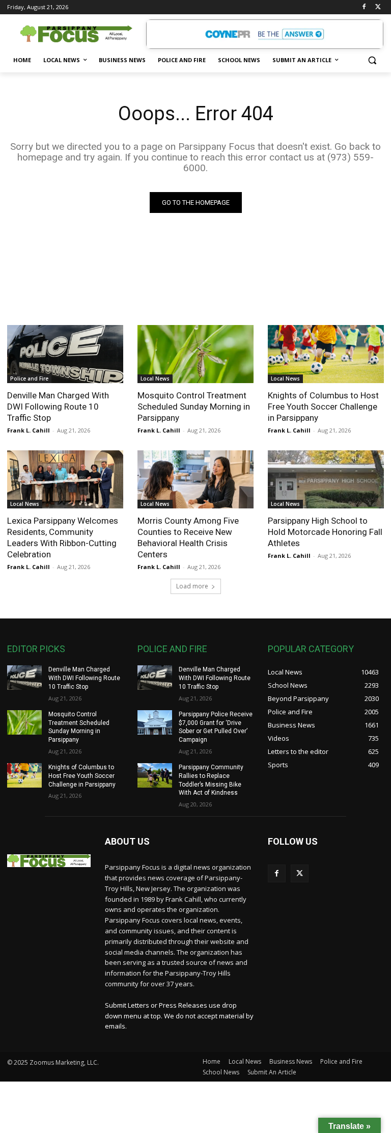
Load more (192, 586)
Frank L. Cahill (28, 430)
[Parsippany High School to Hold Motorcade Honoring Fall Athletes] (326, 479)
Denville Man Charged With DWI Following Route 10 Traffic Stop (58, 406)
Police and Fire (29, 378)
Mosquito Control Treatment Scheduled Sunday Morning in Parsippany (193, 406)
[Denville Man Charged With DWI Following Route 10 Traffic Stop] (65, 354)
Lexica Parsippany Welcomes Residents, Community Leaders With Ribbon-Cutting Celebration (62, 537)
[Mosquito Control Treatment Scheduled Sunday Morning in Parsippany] (195, 354)
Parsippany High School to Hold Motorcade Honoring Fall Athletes (325, 532)
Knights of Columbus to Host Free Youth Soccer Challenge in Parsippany (323, 406)
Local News (155, 378)
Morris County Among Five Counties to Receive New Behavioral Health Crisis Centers (188, 537)
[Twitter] (378, 7)
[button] (372, 60)
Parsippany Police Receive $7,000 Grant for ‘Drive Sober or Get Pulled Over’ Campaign (216, 727)
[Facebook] (364, 7)
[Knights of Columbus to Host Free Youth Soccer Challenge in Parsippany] (326, 354)
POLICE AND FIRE (172, 648)
